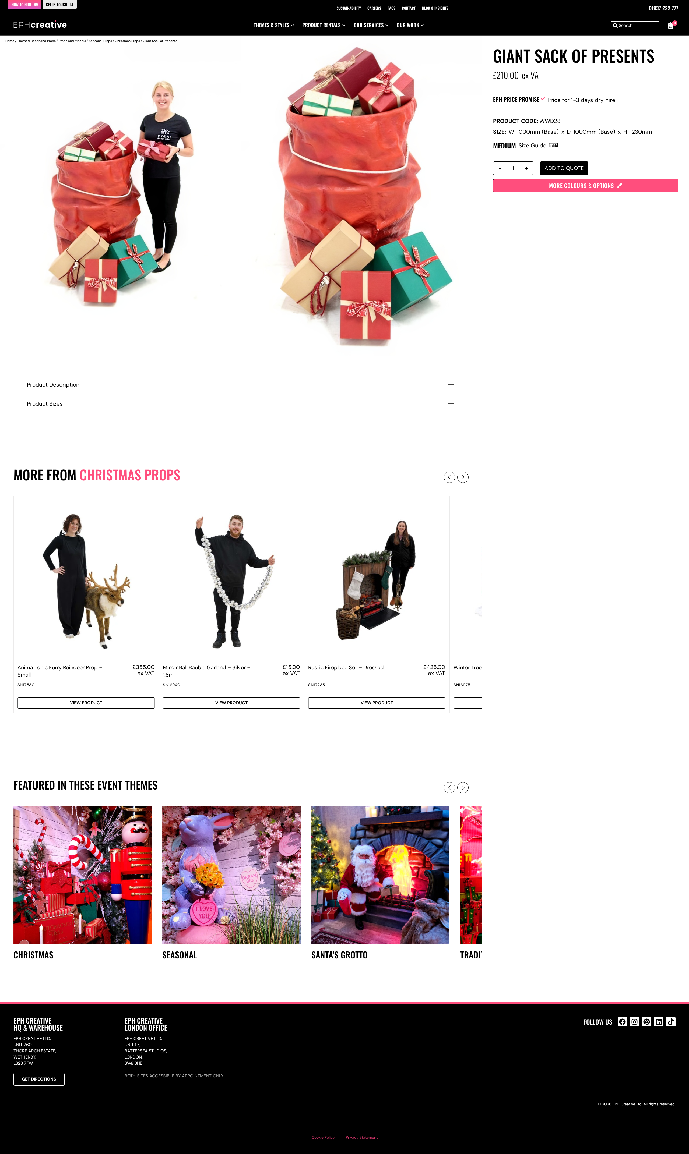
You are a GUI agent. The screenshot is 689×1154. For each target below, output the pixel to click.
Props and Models (72, 41)
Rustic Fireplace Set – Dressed (346, 667)
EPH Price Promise (516, 99)
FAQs (391, 8)
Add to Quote (564, 168)
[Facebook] (622, 1021)
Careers (374, 8)
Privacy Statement (362, 1137)
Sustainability (349, 8)
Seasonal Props (100, 41)
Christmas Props (127, 41)
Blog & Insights (435, 8)
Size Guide (532, 145)
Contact (409, 8)
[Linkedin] (658, 1021)
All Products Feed (624, 1045)
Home (9, 41)
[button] (449, 477)
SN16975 (462, 685)
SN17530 (26, 685)
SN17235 (316, 685)
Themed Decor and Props (36, 41)
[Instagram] (634, 1021)
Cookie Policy (323, 1137)
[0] (670, 25)
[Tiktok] (671, 1021)
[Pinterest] (646, 1021)
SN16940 (171, 685)
